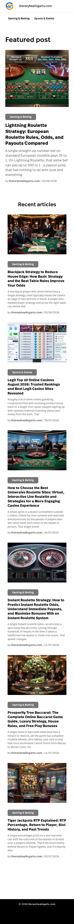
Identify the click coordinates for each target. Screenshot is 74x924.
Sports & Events (44, 18)
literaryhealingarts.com (24, 181)
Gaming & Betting (19, 18)
